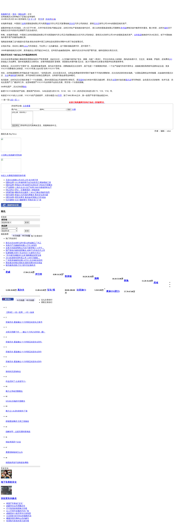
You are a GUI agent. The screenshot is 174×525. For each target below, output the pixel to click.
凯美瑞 (68, 276)
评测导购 (10, 192)
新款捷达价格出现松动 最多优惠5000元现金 (24, 263)
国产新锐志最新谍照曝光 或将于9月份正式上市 (25, 250)
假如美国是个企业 (13, 442)
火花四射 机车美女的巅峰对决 (18, 516)
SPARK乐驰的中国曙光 (15, 401)
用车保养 (10, 197)
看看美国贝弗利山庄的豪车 (17, 518)
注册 (74, 109)
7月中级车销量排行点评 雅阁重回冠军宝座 (23, 255)
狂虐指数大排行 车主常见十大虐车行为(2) (23, 253)
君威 (8, 272)
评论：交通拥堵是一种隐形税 (27, 190)
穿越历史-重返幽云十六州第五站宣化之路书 (24, 322)
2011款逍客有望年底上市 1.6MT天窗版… (23, 258)
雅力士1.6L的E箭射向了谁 (16, 411)
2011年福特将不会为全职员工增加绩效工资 (33, 182)
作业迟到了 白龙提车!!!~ (16, 381)
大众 (7, 75)
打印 (41, 19)
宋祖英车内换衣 (9, 498)
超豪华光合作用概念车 (15, 506)
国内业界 (10, 185)
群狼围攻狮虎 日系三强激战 (17, 421)
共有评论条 (50, 19)
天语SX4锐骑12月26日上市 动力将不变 (22, 180)
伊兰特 (38, 274)
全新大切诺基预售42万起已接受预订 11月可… (25, 248)
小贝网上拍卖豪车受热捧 (11, 155)
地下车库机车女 (9, 482)
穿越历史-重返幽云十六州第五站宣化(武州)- (24, 342)
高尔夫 (21, 290)
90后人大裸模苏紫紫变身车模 (13, 176)
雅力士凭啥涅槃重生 (14, 391)
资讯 (14, 14)
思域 (156, 282)
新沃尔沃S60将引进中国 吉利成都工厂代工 (23, 243)
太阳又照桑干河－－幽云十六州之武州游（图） (25, 332)
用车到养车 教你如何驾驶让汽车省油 (30, 197)
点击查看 (26, 106)
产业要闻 (10, 187)
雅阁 (96, 278)
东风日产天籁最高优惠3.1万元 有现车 (21, 245)
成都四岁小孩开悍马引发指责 (18, 513)
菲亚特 (81, 80)
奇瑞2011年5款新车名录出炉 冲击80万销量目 (33, 185)
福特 (48, 24)
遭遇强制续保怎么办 (14, 452)
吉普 (114, 80)
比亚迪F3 (81, 290)
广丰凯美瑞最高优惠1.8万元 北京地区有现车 (24, 260)
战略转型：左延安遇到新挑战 (18, 432)
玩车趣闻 (10, 200)
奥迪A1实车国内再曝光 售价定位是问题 (31, 195)
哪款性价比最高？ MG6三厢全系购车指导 (32, 192)
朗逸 (126, 280)
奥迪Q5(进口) (113, 291)
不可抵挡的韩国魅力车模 (16, 508)
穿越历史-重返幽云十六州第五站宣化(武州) (24, 352)
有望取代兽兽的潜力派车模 (17, 521)
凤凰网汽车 (5, 14)
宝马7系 (51, 290)
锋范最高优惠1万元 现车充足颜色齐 (21, 265)
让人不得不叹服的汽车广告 (17, 511)
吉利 (24, 24)
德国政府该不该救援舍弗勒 (17, 462)
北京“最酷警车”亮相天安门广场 (28, 200)
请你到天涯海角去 (13, 371)
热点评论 (10, 190)
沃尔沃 (72, 24)
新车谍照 (10, 195)
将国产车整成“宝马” (14, 503)
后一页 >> (15, 100)
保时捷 (13, 75)
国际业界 (22, 14)
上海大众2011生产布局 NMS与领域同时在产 (33, 187)
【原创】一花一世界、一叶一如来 (20, 312)
